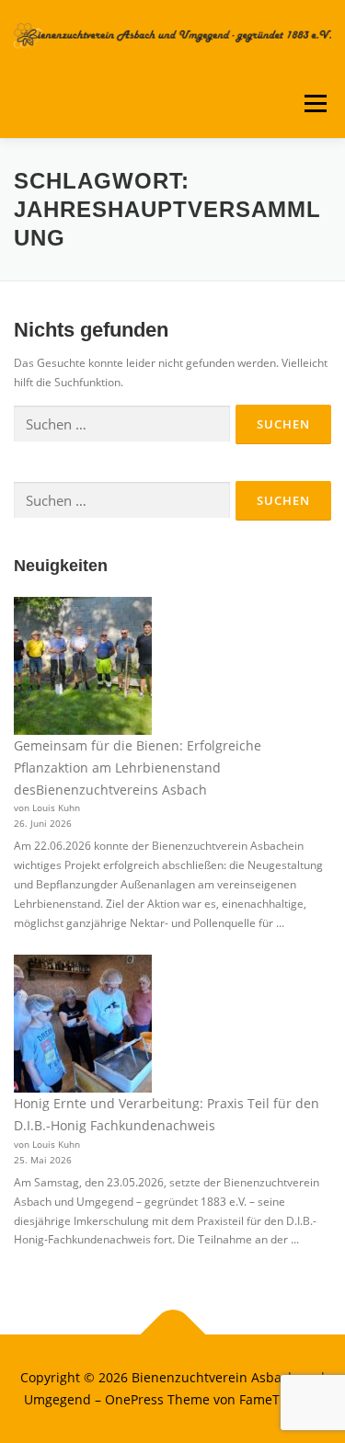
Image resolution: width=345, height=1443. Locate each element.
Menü (313, 103)
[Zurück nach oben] (172, 1335)
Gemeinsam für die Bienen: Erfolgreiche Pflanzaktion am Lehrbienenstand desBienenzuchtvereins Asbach (137, 767)
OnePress (134, 1399)
